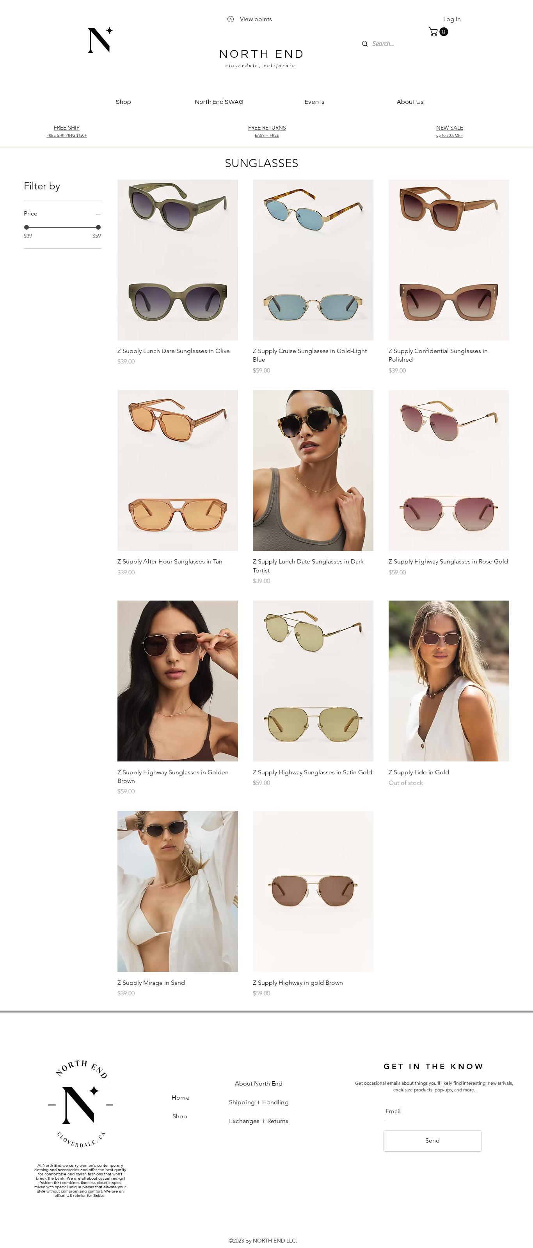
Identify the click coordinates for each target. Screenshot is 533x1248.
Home (181, 1097)
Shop (180, 1116)
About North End (258, 1083)
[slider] (26, 227)
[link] (439, 31)
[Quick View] (177, 260)
